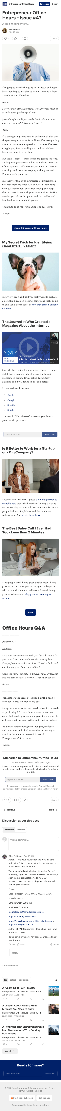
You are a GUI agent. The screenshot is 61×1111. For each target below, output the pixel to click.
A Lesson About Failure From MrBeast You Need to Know (19, 1007)
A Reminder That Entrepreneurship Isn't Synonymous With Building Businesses (23, 1030)
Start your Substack (23, 1098)
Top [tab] (5, 980)
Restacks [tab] (21, 829)
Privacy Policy (52, 789)
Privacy (52, 1088)
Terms (22, 1090)
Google (11, 400)
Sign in (55, 4)
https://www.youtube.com (21, 924)
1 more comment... (11, 965)
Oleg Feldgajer (16, 855)
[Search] (56, 980)
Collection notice (34, 1090)
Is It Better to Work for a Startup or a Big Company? (28, 450)
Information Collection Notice (29, 789)
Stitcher (11, 410)
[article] (30, 993)
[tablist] (14, 830)
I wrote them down (30, 515)
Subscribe (44, 4)
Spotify (11, 405)
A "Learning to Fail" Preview (18, 987)
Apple (10, 395)
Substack (16, 1105)
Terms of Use (44, 786)
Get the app (44, 1098)
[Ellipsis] (57, 856)
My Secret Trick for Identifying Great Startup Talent (27, 244)
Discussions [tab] (24, 980)
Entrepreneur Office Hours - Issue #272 (21, 1012)
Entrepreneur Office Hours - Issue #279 (21, 1037)
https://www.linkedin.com (21, 920)
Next (51, 810)
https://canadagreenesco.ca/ (22, 916)
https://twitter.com (44, 920)
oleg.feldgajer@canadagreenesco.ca (26, 911)
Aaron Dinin (14, 29)
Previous (11, 810)
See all (8, 1051)
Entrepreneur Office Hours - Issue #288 (21, 991)
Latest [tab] (13, 980)
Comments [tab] (9, 829)
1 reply (15, 953)
